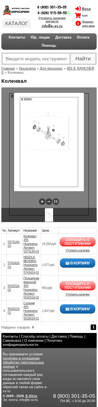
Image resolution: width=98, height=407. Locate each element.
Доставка (63, 37)
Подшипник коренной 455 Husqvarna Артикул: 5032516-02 (31, 287)
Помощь (49, 45)
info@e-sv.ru (52, 26)
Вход (86, 9)
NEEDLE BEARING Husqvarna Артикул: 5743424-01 (31, 265)
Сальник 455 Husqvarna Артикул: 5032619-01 (31, 310)
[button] (42, 201)
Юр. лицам (40, 37)
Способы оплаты (34, 336)
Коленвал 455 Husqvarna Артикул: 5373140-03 (31, 243)
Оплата (83, 37)
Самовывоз (12, 340)
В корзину (79, 263)
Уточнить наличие (78, 250)
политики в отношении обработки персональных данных (23, 362)
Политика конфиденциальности (32, 342)
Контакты (17, 37)
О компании (34, 340)
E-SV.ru (31, 396)
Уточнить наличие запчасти (52, 19)
